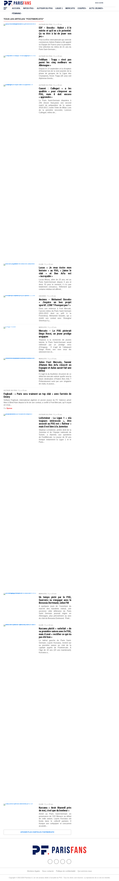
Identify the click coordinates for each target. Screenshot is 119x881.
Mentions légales (33, 871)
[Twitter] (56, 861)
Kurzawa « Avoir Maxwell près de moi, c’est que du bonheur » (55, 809)
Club (41, 264)
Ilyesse (9, 408)
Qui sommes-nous (85, 871)
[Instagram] (69, 861)
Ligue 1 (59, 8)
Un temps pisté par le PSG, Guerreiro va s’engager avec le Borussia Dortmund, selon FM (55, 600)
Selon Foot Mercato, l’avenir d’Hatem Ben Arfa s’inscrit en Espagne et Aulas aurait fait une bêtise (55, 366)
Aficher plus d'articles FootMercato (37, 832)
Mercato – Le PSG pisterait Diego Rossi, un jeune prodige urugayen (55, 333)
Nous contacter (48, 871)
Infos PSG (28, 8)
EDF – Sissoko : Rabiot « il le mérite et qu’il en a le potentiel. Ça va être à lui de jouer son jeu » (55, 32)
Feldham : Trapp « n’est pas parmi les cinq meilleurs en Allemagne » (55, 62)
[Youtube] (62, 861)
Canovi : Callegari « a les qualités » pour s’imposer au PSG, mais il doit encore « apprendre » (55, 92)
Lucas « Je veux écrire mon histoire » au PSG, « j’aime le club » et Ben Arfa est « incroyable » (55, 272)
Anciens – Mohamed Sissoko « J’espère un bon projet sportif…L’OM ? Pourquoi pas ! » (55, 302)
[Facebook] (50, 861)
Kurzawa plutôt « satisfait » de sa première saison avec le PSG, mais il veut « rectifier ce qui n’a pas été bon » (55, 633)
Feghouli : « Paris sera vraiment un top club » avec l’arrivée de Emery (37, 395)
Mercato (70, 8)
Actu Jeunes (96, 8)
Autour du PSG (45, 8)
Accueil (16, 8)
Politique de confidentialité (65, 871)
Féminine (16, 13)
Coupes (82, 8)
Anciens (42, 296)
